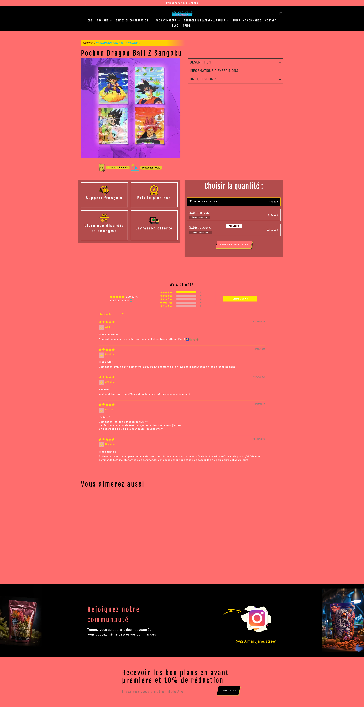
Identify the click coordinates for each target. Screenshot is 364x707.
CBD (90, 20)
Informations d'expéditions (214, 71)
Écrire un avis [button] (240, 298)
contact (270, 20)
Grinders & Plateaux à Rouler (205, 20)
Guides (187, 25)
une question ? (203, 79)
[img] (107, 322)
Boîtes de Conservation (132, 20)
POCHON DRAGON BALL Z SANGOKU (118, 43)
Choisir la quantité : (233, 186)
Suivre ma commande (247, 20)
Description (200, 62)
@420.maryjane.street (256, 641)
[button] (166, 292)
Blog (175, 25)
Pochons (103, 20)
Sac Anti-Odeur (167, 20)
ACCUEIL (87, 43)
